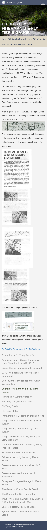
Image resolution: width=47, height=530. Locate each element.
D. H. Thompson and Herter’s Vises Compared (20, 374)
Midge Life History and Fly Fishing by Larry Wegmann (21, 438)
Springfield (14, 2)
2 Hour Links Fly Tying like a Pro (18, 355)
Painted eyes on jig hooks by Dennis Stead (21, 458)
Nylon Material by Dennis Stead (18, 452)
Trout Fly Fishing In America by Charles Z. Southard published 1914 (22, 500)
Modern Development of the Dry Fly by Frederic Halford (22, 446)
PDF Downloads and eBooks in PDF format (24, 39)
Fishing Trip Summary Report (17, 396)
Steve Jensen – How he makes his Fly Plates (22, 466)
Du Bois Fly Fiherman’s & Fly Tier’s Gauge (20, 390)
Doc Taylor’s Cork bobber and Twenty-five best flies (21, 382)
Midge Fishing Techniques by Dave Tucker (20, 430)
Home (4, 39)
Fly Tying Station (10, 410)
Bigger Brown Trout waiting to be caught (22, 367)
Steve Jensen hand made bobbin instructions (19, 474)
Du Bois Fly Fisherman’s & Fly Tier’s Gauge (21, 349)
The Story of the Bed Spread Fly (18, 494)
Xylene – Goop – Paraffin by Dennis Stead (20, 513)
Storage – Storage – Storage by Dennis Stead (22, 482)
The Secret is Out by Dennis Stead (20, 489)
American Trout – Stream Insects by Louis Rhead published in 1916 (20, 361)
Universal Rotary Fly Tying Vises (19, 506)
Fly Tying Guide (10, 406)
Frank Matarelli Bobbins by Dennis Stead (23, 415)
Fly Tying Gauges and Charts (17, 401)
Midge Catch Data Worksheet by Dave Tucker (22, 422)
